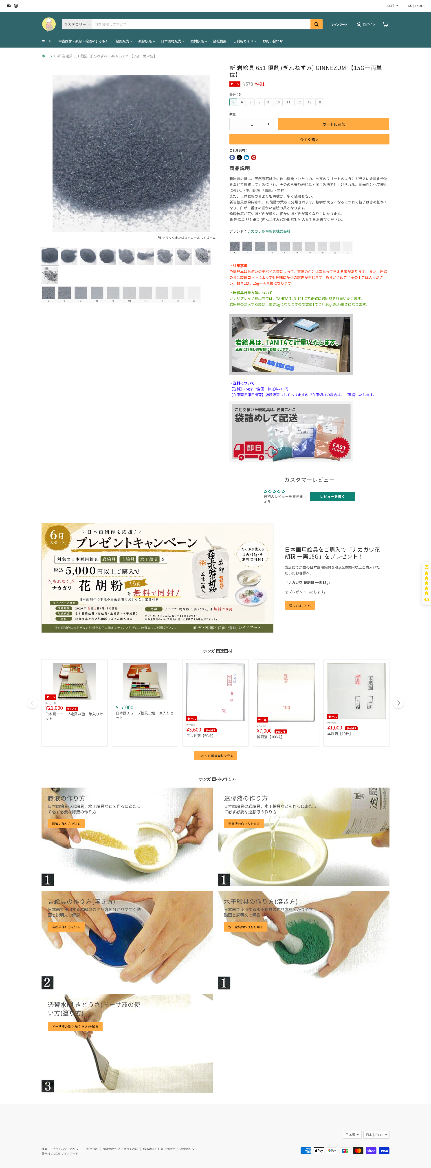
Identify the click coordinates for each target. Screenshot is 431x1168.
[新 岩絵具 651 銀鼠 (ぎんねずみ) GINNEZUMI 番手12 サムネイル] (183, 256)
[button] (426, 583)
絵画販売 (123, 41)
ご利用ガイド (243, 41)
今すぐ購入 (309, 139)
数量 (232, 114)
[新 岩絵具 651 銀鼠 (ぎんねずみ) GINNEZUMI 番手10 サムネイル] (145, 256)
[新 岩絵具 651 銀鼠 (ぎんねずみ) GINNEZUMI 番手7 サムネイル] (88, 256)
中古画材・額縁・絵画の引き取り (83, 41)
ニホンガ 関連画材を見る (215, 755)
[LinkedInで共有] (246, 157)
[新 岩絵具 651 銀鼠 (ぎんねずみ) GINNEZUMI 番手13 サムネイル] (202, 256)
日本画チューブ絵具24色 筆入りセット (74, 716)
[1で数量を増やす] (268, 124)
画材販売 (197, 41)
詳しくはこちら (300, 605)
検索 (44, 1149)
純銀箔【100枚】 (270, 736)
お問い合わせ (273, 41)
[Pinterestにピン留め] (253, 157)
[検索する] (316, 24)
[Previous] (32, 703)
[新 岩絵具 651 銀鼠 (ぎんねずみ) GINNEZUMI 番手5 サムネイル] (50, 256)
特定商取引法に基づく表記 (120, 1149)
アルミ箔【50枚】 (201, 735)
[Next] (398, 703)
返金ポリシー (189, 1149)
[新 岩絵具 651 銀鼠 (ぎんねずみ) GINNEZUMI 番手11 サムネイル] (164, 256)
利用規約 (92, 1149)
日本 (414, 6)
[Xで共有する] (239, 157)
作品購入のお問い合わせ (159, 1149)
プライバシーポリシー (66, 1149)
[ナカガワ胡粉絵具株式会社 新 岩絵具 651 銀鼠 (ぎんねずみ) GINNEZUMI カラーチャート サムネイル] (121, 294)
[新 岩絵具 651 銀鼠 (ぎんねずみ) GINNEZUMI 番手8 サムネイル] (107, 256)
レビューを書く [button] (332, 496)
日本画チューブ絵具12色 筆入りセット (145, 715)
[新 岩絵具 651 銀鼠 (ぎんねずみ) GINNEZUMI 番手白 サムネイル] (50, 275)
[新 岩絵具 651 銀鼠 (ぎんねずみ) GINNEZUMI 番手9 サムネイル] (126, 256)
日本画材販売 (171, 41)
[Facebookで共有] (232, 157)
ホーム (47, 41)
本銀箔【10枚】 (340, 733)
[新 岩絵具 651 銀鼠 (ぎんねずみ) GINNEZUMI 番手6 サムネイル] (69, 256)
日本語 (389, 6)
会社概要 (219, 41)
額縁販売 (145, 41)
